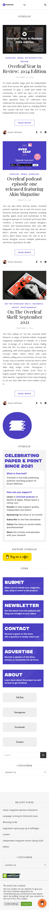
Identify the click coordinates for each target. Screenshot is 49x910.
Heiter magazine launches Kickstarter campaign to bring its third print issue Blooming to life (20, 816)
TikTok (20, 697)
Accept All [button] (26, 904)
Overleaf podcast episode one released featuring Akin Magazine (25, 186)
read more (24, 123)
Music (15, 307)
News (21, 58)
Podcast (14, 174)
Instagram (19, 712)
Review (24, 61)
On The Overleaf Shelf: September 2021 (24, 317)
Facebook (20, 727)
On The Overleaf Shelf (18, 304)
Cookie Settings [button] (11, 904)
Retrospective (33, 58)
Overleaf (10, 58)
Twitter (20, 742)
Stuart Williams (15, 132)
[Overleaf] (8, 5)
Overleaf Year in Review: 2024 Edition (24, 68)
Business (38, 304)
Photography (29, 307)
